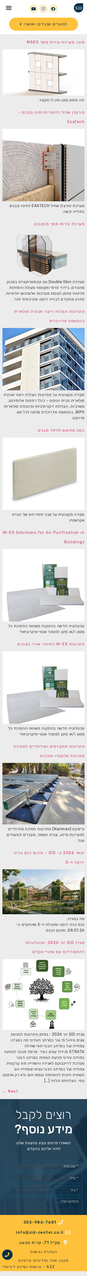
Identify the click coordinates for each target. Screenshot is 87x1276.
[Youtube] (33, 9)
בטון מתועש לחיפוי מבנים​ (61, 430)
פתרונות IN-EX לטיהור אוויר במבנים (51, 644)
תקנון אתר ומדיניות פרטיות (43, 1260)
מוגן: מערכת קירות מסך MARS (56, 42)
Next (10, 1091)
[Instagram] (43, 9)
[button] (9, 7)
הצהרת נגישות (43, 1251)
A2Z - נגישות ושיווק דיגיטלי (28, 1266)
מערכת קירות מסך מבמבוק (59, 224)
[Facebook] (53, 9)
